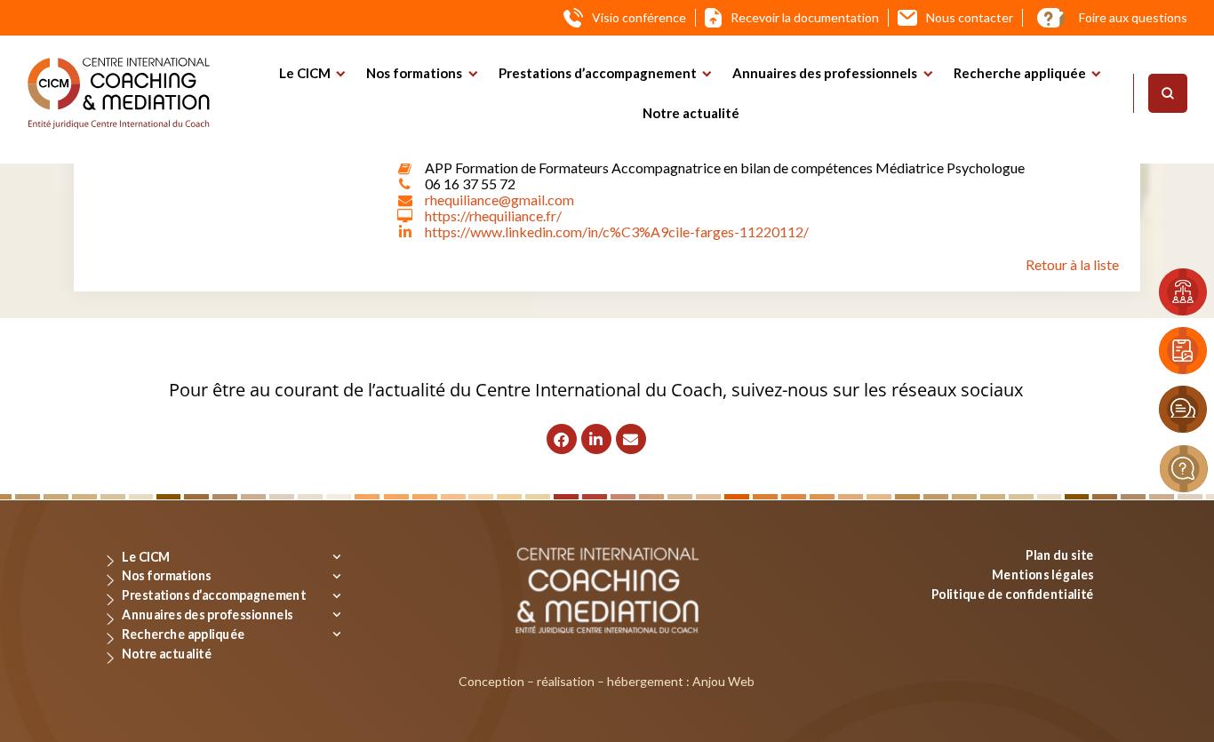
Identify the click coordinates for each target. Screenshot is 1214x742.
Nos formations (414, 73)
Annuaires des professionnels (824, 73)
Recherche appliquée (1020, 73)
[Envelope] (631, 439)
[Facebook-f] (562, 439)
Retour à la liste (1072, 264)
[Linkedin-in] (596, 439)
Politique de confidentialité (1012, 593)
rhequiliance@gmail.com (499, 199)
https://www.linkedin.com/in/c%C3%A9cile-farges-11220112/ (617, 231)
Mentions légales (1043, 573)
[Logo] (119, 93)
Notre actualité (691, 113)
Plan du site (1060, 554)
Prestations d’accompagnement (598, 73)
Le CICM (305, 73)
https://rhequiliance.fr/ (493, 215)
